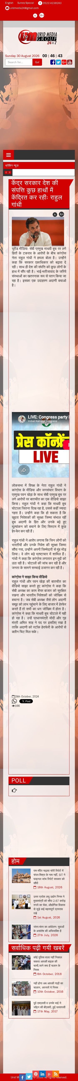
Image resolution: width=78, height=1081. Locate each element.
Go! (37, 62)
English (9, 2)
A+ (42, 15)
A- (35, 15)
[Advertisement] (39, 109)
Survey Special (25, 2)
